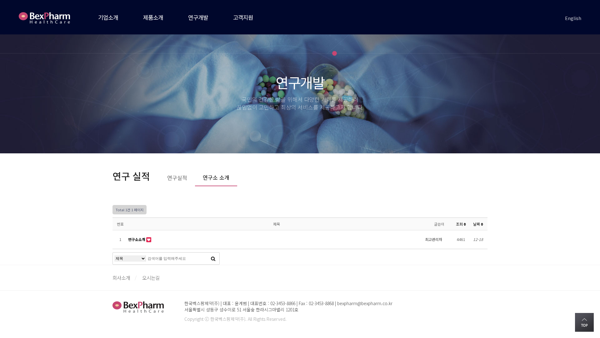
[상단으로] (584, 322)
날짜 (477, 224)
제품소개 (153, 17)
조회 (460, 224)
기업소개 (108, 17)
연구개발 (198, 17)
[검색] (213, 258)
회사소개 (121, 277)
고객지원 (243, 17)
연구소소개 (137, 239)
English (573, 18)
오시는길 (151, 277)
